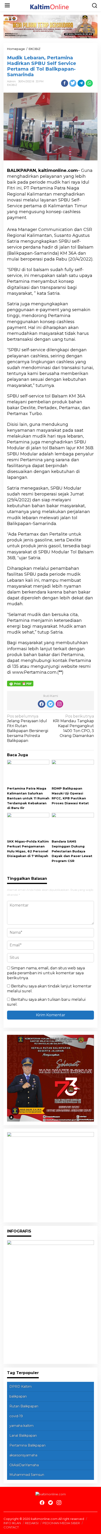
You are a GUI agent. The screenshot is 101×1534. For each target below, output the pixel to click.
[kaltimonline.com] (51, 5)
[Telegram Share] (81, 83)
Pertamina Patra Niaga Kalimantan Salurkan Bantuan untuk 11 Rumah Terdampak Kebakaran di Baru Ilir (28, 798)
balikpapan (18, 1396)
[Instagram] (59, 704)
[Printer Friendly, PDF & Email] (20, 683)
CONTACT (11, 1527)
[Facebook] (41, 704)
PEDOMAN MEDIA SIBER (61, 1523)
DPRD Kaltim (20, 1386)
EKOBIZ (12, 85)
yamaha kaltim (21, 1426)
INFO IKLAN (12, 1523)
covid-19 (16, 1416)
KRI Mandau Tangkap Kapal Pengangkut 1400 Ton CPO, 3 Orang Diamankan (73, 726)
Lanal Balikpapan (23, 1435)
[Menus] (7, 5)
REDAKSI (32, 1523)
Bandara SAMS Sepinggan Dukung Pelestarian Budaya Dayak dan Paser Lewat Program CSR (72, 851)
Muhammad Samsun (26, 1475)
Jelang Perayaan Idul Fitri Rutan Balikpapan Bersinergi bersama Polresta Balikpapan (27, 728)
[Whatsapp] (89, 83)
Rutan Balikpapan (23, 1406)
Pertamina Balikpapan (27, 1445)
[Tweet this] (72, 83)
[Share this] (64, 83)
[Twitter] (50, 704)
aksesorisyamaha (23, 1455)
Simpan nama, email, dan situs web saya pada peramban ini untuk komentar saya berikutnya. (46, 973)
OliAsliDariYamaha (24, 1465)
